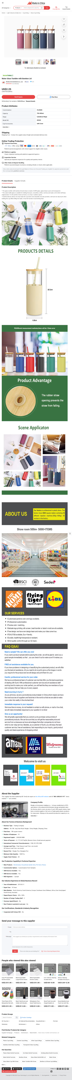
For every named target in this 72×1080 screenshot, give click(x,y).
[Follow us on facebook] (58, 1068)
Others (38, 1024)
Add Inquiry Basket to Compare (36, 68)
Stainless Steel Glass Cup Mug (11, 1045)
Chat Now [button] (55, 97)
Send (15, 951)
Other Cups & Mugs (36, 1040)
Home (3, 13)
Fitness (44, 865)
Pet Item (38, 865)
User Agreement (45, 1075)
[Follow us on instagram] (63, 1068)
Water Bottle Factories (9, 1057)
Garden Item (32, 865)
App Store (6, 1068)
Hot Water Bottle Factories (30, 1053)
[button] (3, 3)
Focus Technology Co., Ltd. (23, 1075)
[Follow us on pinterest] (68, 1068)
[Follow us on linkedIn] (51, 1071)
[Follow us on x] (60, 1068)
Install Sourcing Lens (10, 1071)
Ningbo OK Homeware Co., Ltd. (14, 81)
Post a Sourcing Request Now (50, 951)
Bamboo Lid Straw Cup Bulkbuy (48, 1061)
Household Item (40, 1021)
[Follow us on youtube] (65, 1068)
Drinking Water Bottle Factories (49, 1053)
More (3, 1064)
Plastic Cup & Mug (8, 1040)
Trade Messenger (29, 1068)
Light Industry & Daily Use (14, 13)
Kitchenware (17, 865)
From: (9, 927)
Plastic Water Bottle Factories (11, 1053)
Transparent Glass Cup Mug (30, 1045)
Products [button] (17, 8)
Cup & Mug (26, 13)
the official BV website (42, 796)
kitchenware (22, 1024)
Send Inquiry (18, 97)
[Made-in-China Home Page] (36, 3)
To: (10, 932)
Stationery (4, 1024)
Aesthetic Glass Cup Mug (52, 1040)
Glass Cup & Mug (35, 13)
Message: (8, 936)
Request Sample (30, 101)
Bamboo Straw (23, 1057)
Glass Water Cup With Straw (10, 1061)
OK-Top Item (5, 1021)
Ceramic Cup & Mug (22, 1040)
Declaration (54, 1075)
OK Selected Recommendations (27, 1021)
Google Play (17, 1068)
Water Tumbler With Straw (29, 1061)
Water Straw (52, 1057)
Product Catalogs (26, 1017)
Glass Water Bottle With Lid (38, 1057)
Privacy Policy (63, 1075)
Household (24, 865)
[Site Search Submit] (47, 8)
